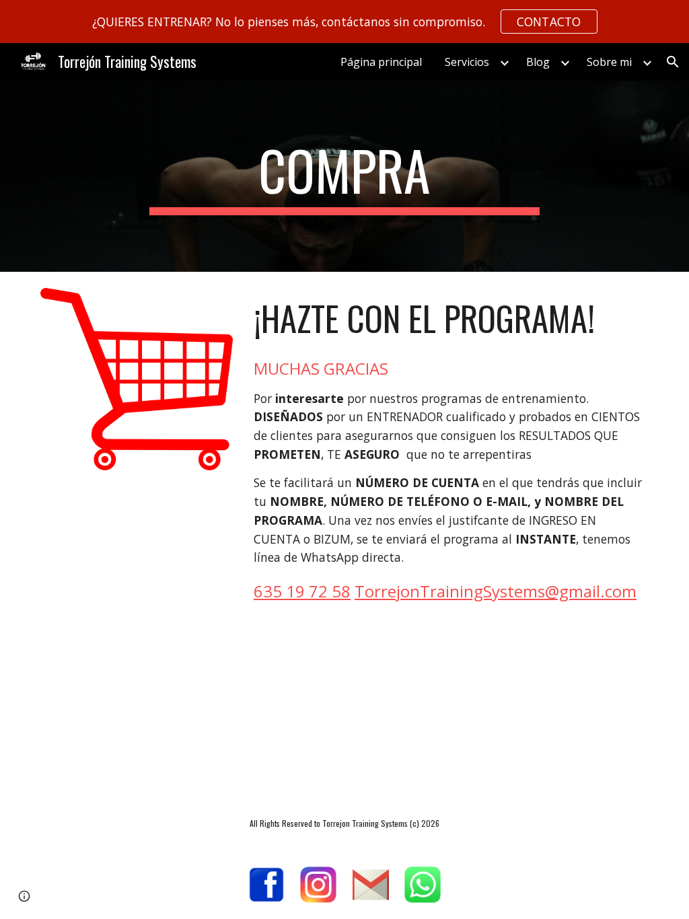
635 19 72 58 (302, 591)
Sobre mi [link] (609, 61)
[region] (344, 21)
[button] (673, 62)
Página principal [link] (381, 61)
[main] (344, 176)
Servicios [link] (467, 61)
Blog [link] (538, 61)
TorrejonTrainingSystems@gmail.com (496, 591)
